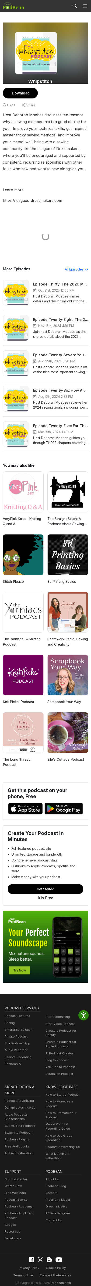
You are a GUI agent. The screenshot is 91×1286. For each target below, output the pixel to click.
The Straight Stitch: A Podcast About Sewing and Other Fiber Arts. (65, 521)
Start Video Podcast (60, 1024)
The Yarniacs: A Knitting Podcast (22, 642)
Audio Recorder (16, 1050)
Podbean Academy (18, 1206)
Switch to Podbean (18, 1132)
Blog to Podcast (57, 1060)
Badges (10, 1224)
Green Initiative (56, 1206)
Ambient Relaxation (19, 1153)
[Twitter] (40, 1259)
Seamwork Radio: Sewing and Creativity (67, 642)
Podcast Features (17, 1016)
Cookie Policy (56, 1268)
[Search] (75, 6)
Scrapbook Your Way (64, 701)
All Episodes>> (76, 269)
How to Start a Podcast (62, 1094)
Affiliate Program (58, 1213)
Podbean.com (61, 1283)
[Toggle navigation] (85, 6)
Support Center (16, 1179)
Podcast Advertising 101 (63, 1147)
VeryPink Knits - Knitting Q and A (22, 521)
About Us (52, 1179)
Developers (13, 1238)
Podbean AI (13, 1064)
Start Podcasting (58, 1017)
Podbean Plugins (17, 1139)
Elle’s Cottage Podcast (65, 759)
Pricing (10, 1023)
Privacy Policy (29, 1268)
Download (21, 93)
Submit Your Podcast (20, 1126)
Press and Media (58, 1199)
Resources (12, 1231)
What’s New (13, 1186)
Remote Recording (18, 1057)
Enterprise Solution (18, 1029)
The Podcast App (17, 1043)
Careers (51, 1193)
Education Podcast (59, 1073)
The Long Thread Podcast (17, 762)
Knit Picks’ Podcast (18, 701)
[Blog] (49, 1259)
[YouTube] (59, 1259)
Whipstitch (40, 81)
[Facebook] (31, 1259)
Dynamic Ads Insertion (21, 1107)
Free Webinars (15, 1193)
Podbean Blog (56, 1186)
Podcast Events (16, 1199)
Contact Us (54, 1220)
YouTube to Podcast (60, 1067)
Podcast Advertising (19, 1100)
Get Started (45, 889)
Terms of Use (23, 1275)
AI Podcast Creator (59, 1053)
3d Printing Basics (61, 581)
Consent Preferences (55, 1275)
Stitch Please (13, 581)
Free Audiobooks (17, 1146)
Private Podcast (16, 1036)
